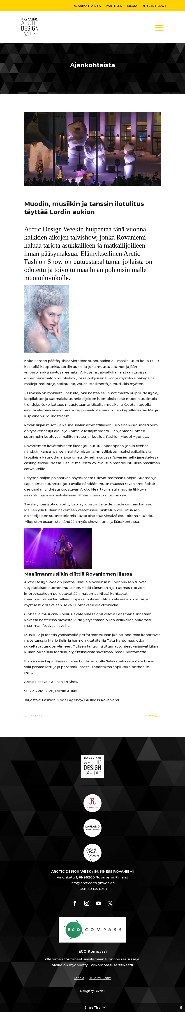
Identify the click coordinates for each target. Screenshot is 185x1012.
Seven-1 (100, 991)
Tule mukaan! (100, 978)
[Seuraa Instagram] (87, 903)
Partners (114, 5)
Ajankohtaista (87, 5)
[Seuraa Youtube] (98, 903)
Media (132, 5)
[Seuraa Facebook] (75, 903)
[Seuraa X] (110, 903)
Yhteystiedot (154, 5)
